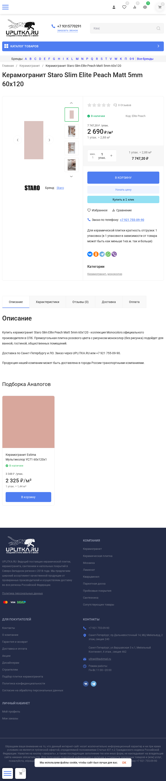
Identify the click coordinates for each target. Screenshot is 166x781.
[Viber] (114, 254)
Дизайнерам (10, 662)
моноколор (114, 274)
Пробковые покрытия (97, 590)
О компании (10, 634)
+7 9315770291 (69, 26)
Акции (6, 655)
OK (124, 762)
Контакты (8, 628)
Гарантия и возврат (15, 641)
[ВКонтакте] (90, 254)
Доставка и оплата (14, 648)
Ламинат (89, 569)
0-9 (132, 59)
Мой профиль (11, 711)
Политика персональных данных (22, 593)
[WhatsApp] (108, 254)
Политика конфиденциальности (23, 683)
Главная (8, 65)
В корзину (28, 497)
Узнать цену (123, 189)
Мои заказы (10, 718)
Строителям (10, 669)
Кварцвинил (91, 576)
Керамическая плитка (97, 556)
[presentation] (17, 139)
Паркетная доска (94, 583)
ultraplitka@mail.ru (100, 658)
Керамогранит (29, 65)
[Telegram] (102, 254)
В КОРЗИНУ (123, 177)
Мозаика (89, 562)
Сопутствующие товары (98, 604)
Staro (60, 187)
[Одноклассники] (96, 254)
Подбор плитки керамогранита (22, 676)
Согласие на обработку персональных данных (32, 690)
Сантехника (90, 597)
